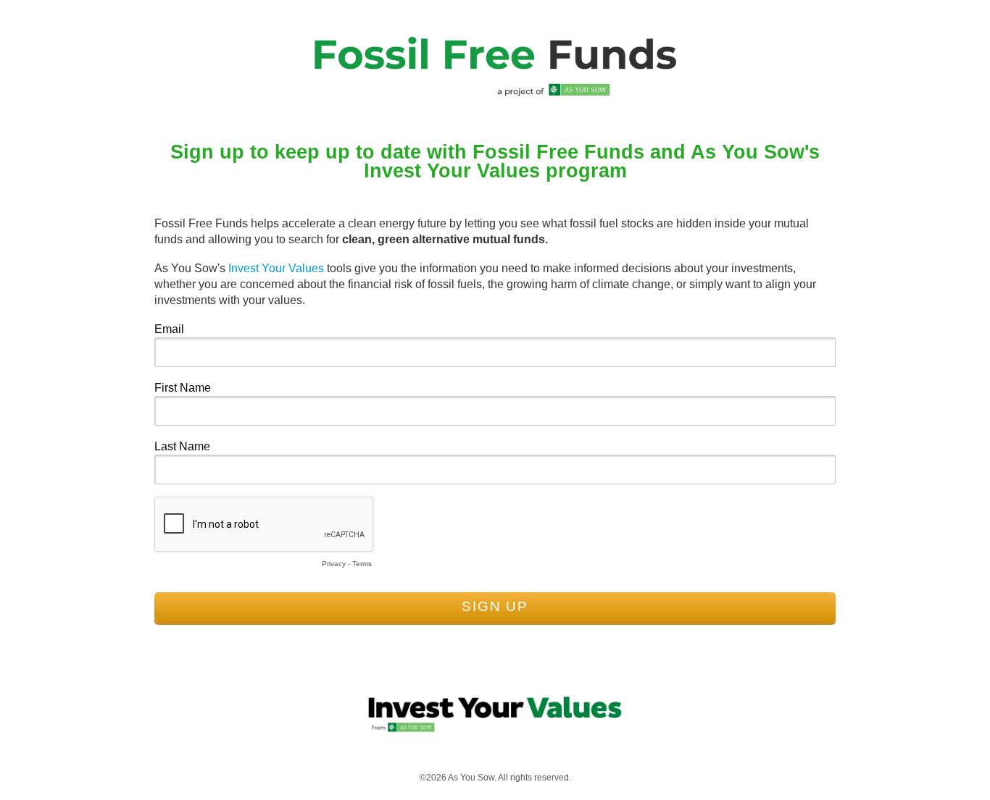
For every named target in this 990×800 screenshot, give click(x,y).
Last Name (182, 446)
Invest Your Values (276, 268)
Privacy (334, 564)
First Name (182, 388)
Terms (362, 564)
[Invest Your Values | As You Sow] (495, 730)
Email (169, 329)
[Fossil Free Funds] (495, 95)
